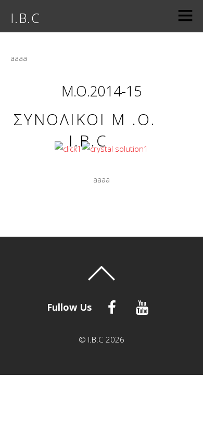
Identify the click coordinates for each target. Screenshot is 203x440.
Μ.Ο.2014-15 (101, 91)
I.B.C (96, 339)
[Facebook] (114, 306)
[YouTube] (144, 306)
